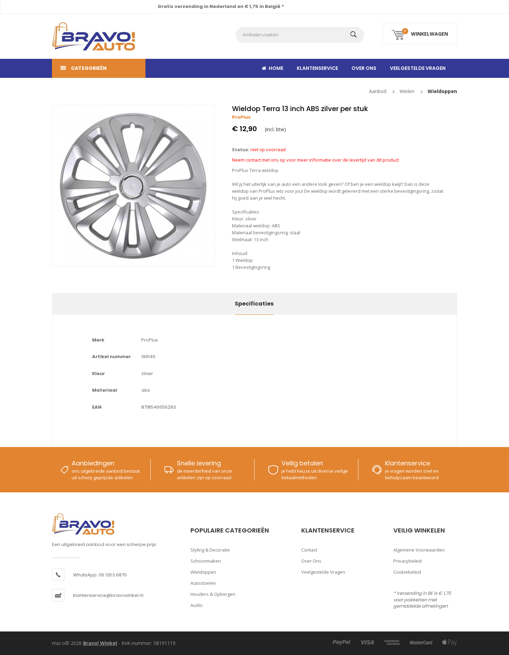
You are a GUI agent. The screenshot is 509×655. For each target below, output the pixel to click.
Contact (309, 550)
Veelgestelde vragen (418, 68)
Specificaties (254, 304)
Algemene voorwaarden (419, 550)
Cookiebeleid (407, 572)
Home (276, 68)
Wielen (407, 91)
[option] (133, 185)
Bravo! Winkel (100, 643)
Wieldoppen (442, 91)
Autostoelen (203, 583)
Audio (196, 605)
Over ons (363, 68)
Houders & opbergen (212, 594)
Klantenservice (317, 68)
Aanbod (377, 91)
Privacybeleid (407, 561)
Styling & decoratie (210, 550)
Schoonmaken (205, 561)
